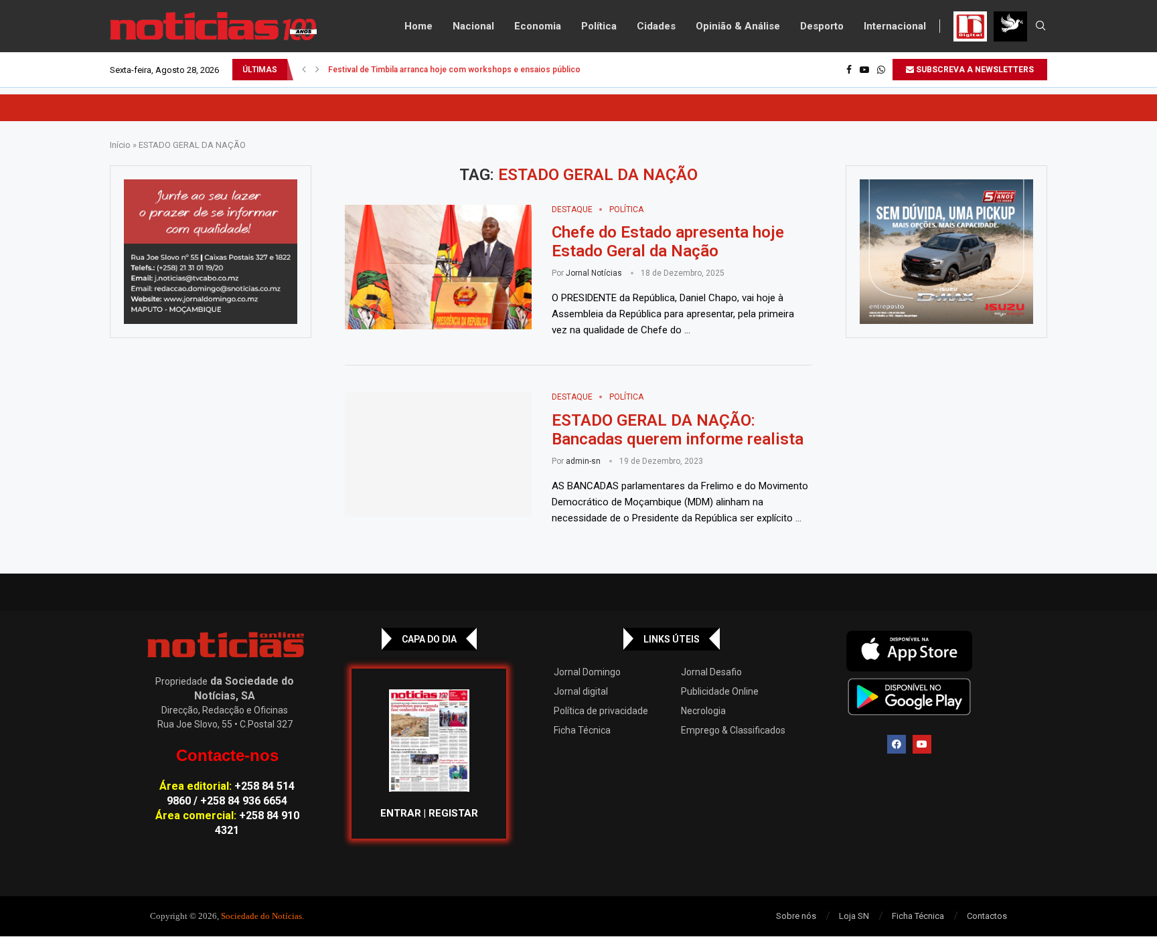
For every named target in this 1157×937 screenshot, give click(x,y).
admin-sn (583, 461)
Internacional (895, 26)
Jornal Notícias (594, 273)
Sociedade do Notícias (261, 916)
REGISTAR (453, 813)
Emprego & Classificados (733, 730)
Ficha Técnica (582, 730)
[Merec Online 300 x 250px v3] (946, 251)
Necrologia (703, 710)
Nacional (473, 26)
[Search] (1040, 26)
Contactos (987, 916)
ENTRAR (400, 813)
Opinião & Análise (738, 26)
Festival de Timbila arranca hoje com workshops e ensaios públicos (456, 69)
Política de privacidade (601, 710)
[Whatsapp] (881, 69)
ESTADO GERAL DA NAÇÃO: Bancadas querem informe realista (677, 429)
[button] (304, 69)
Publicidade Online (720, 691)
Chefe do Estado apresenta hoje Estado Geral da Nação (668, 241)
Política (599, 26)
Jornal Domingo (587, 672)
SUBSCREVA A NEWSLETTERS (974, 69)
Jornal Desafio (711, 672)
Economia (537, 26)
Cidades (656, 26)
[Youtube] (864, 69)
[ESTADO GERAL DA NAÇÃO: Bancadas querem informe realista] (438, 454)
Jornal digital (581, 691)
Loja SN (854, 916)
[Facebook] (849, 69)
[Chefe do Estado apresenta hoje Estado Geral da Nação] (438, 267)
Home (418, 26)
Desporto (822, 26)
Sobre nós (796, 916)
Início (120, 145)
